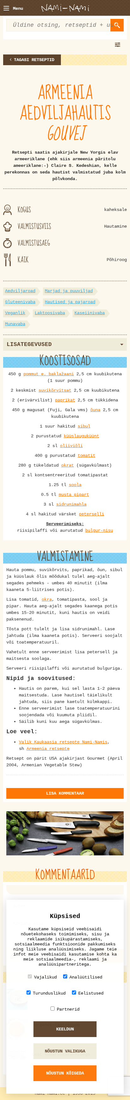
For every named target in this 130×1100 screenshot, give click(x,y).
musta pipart (74, 494)
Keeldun (65, 1029)
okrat (67, 465)
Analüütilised (85, 977)
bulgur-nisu (99, 530)
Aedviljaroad (20, 290)
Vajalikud (45, 977)
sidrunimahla (71, 504)
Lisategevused (29, 344)
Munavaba (15, 323)
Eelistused (90, 993)
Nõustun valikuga (65, 1051)
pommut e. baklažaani (48, 374)
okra (47, 599)
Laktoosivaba (50, 312)
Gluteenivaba (20, 301)
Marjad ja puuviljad (69, 290)
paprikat (65, 400)
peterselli (91, 514)
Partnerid (68, 1009)
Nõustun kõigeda (65, 1073)
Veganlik (15, 312)
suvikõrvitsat (54, 390)
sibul (84, 426)
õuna (95, 409)
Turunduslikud (49, 993)
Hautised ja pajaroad (70, 301)
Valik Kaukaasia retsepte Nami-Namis (63, 742)
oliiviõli (71, 445)
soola (75, 484)
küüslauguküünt (81, 436)
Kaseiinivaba (89, 312)
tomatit (86, 455)
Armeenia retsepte (48, 748)
